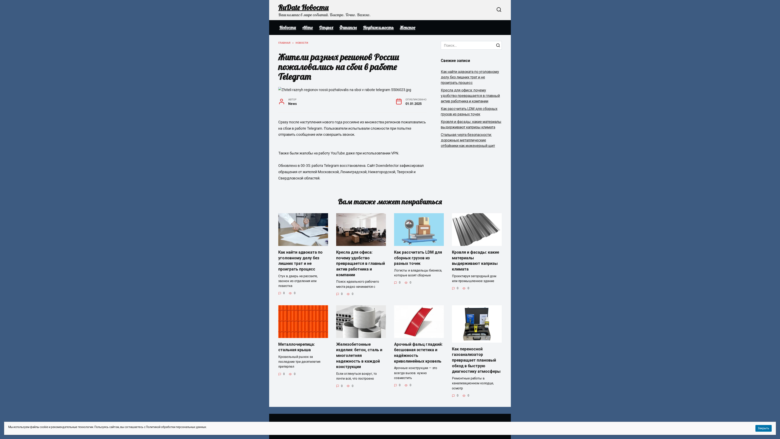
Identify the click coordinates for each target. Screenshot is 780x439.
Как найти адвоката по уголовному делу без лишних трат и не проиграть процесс (470, 77)
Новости (287, 27)
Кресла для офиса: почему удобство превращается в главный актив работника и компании (470, 95)
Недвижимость (378, 27)
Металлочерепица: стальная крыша (296, 347)
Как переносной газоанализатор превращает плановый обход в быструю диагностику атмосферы (476, 360)
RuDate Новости (303, 7)
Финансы (348, 27)
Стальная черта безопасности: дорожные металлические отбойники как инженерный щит (468, 140)
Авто (307, 27)
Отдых (326, 27)
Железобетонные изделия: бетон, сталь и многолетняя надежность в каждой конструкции (359, 355)
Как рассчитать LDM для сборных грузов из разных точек (418, 258)
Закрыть (763, 428)
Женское (407, 27)
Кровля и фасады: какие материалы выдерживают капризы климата (475, 261)
